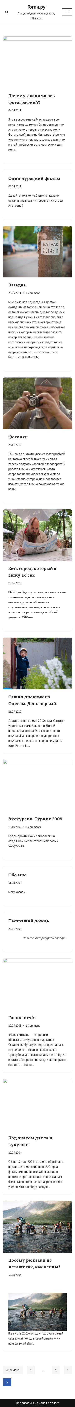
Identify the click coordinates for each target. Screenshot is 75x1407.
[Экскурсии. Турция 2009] (37, 786)
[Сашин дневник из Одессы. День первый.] (37, 663)
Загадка (17, 284)
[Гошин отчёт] (37, 984)
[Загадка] (37, 252)
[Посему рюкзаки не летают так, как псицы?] (37, 1227)
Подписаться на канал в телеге (37, 1403)
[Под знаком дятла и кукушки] (37, 1105)
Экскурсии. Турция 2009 (35, 818)
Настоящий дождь (28, 920)
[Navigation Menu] (67, 11)
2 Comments (33, 827)
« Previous (13, 1370)
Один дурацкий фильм (34, 178)
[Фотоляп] (37, 403)
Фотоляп (18, 436)
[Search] (6, 12)
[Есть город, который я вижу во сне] (37, 535)
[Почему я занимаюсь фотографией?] (37, 62)
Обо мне (17, 874)
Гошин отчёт (22, 1017)
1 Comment (33, 293)
